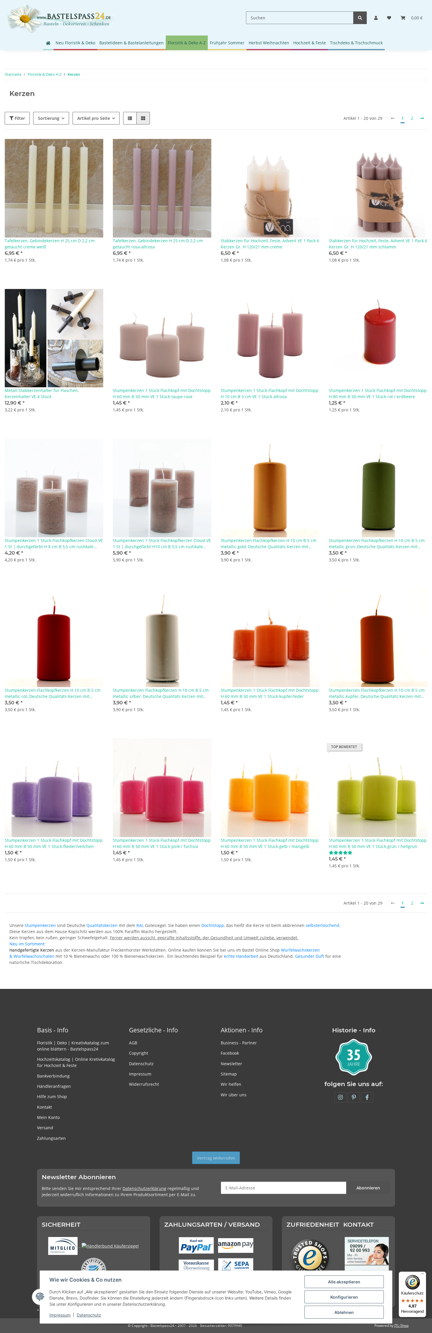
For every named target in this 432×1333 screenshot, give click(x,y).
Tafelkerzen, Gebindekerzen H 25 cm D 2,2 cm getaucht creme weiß (50, 244)
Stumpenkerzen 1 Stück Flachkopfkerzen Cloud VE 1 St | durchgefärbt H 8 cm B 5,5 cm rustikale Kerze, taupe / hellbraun (54, 544)
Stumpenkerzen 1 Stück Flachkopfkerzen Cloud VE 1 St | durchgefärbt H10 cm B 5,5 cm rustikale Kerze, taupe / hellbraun (162, 544)
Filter (19, 118)
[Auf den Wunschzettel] (93, 148)
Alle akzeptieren (344, 1281)
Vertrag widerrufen (216, 1158)
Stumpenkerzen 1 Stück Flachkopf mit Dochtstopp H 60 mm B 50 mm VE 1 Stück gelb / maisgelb (270, 843)
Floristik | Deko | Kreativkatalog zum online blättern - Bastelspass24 (73, 1046)
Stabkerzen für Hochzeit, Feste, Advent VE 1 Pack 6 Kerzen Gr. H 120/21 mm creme (270, 244)
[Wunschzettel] (389, 18)
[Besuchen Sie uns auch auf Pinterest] (354, 1097)
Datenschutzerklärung (144, 1188)
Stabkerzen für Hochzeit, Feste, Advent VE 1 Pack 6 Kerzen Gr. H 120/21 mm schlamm (378, 244)
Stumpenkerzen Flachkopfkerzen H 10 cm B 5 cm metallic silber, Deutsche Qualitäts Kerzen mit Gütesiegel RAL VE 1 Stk (161, 693)
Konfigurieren (344, 1297)
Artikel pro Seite (93, 118)
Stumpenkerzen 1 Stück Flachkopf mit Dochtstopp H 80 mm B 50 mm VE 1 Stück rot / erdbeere (378, 393)
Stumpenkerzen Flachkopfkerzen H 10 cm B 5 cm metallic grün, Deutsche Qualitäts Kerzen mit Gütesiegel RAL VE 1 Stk (377, 544)
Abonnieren (368, 1188)
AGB (133, 1043)
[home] (48, 43)
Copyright (138, 1053)
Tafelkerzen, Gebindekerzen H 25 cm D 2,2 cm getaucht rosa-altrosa (158, 244)
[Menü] (422, 1275)
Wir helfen (231, 1084)
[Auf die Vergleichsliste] (78, 148)
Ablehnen (344, 1312)
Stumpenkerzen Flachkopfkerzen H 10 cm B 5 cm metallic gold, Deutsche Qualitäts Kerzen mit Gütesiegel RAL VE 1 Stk (269, 544)
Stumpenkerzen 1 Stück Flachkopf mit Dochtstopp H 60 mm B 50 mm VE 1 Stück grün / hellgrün (378, 843)
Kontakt (44, 1107)
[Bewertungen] (340, 852)
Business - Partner (239, 1043)
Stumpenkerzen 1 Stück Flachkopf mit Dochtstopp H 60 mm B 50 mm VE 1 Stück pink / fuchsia (162, 843)
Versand (45, 1127)
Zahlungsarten (51, 1138)
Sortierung (48, 118)
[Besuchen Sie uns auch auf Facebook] (367, 1097)
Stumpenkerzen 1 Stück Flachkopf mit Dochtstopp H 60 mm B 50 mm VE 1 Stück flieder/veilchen (54, 843)
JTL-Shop (401, 1325)
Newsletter (231, 1063)
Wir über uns (234, 1095)
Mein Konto (48, 1117)
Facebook (230, 1053)
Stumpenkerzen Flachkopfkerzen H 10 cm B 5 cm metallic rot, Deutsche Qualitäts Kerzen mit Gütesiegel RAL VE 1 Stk (53, 693)
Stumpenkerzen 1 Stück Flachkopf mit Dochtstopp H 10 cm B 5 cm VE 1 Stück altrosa (270, 393)
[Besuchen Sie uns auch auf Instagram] (340, 1097)
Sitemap (229, 1074)
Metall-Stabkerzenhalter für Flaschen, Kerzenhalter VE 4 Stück (42, 393)
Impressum (140, 1074)
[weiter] (422, 118)
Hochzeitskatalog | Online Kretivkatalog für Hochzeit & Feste (76, 1062)
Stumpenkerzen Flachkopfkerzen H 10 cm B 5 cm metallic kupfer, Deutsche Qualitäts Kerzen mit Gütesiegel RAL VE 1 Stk (377, 693)
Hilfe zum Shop (52, 1096)
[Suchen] (360, 17)
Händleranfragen (54, 1086)
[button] (375, 18)
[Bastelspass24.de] (61, 18)
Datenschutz (141, 1063)
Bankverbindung (53, 1076)
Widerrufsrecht (144, 1084)
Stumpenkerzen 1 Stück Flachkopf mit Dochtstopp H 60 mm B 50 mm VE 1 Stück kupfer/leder (270, 693)
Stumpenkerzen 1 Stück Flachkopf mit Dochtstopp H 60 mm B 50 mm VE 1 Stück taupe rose (162, 393)
